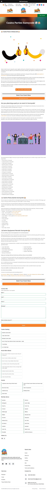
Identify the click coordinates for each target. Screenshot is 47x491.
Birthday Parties (27, 390)
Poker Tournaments (27, 387)
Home (26, 453)
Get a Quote (42, 15)
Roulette (3, 479)
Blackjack (3, 474)
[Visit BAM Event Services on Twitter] (4, 439)
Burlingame (21, 274)
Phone (2, 301)
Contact (26, 460)
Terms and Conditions (29, 468)
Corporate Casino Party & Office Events (9, 383)
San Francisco (3, 274)
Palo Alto (5, 275)
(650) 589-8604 (31, 475)
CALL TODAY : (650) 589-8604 (24, 89)
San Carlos (30, 274)
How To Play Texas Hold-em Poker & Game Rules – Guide (13, 341)
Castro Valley (27, 403)
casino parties (3, 115)
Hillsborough (4, 411)
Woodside (4, 432)
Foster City (27, 405)
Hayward (26, 408)
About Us (27, 455)
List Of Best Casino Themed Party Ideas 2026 (10, 363)
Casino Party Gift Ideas (6, 376)
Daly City (11, 274)
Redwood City (34, 274)
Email (2, 297)
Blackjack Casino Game (6, 338)
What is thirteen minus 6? (6, 320)
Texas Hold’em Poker (6, 482)
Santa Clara (19, 275)
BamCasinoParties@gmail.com (34, 479)
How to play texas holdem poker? (21, 215)
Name (2, 292)
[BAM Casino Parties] (9, 10)
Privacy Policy (27, 465)
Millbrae (8, 274)
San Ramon (4, 423)
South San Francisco (28, 432)
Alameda (3, 400)
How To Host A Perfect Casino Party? (9, 358)
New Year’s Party (5, 387)
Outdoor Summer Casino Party (8, 371)
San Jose (23, 275)
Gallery (26, 458)
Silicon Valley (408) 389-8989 (18, 5)
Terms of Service (42, 488)
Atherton (39, 274)
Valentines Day (5, 390)
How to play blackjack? (17, 214)
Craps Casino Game (5, 335)
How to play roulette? (17, 211)
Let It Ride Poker (5, 347)
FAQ (25, 463)
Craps (2, 477)
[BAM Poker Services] (37, 10)
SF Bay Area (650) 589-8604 (11, 5)
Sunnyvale (26, 426)
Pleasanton (27, 417)
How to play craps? (15, 212)
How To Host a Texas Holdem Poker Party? (10, 360)
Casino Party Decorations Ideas (8, 373)
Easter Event (4, 393)
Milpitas (3, 414)
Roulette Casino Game (6, 332)
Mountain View (14, 275)
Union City (4, 429)
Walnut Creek (27, 429)
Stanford (3, 426)
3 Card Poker (4, 344)
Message (3, 306)
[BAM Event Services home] (23, 10)
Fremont (3, 408)
